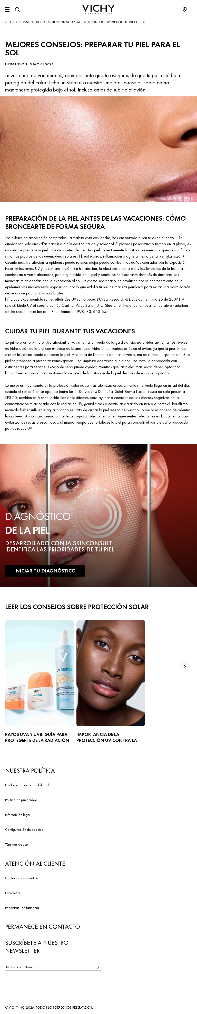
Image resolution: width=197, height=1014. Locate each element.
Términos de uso (16, 844)
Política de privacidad (21, 799)
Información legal (18, 814)
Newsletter (12, 892)
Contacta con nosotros (21, 878)
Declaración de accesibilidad (27, 785)
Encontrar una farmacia (22, 907)
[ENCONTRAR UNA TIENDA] (187, 9)
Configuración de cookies (24, 829)
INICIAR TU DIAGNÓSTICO (45, 570)
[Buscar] (17, 9)
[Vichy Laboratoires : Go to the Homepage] (98, 9)
